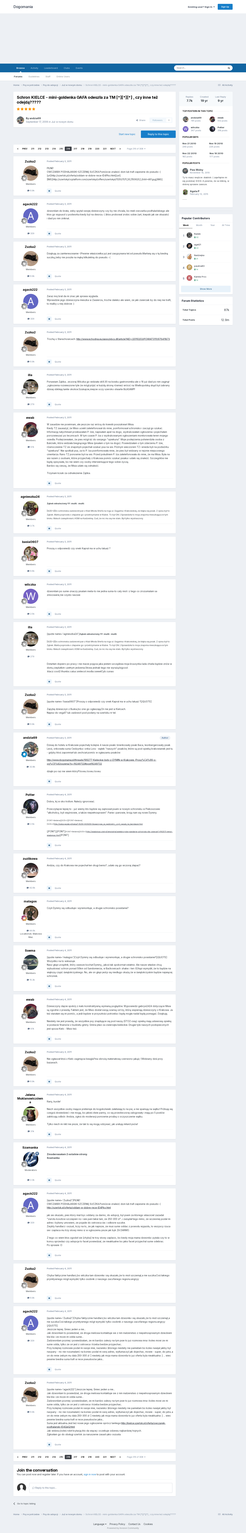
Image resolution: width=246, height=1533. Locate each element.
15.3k (32, 979)
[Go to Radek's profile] (189, 235)
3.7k (31, 525)
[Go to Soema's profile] (30, 962)
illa (30, 375)
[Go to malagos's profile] (30, 913)
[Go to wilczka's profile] (30, 596)
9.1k (32, 447)
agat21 (197, 244)
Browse (20, 68)
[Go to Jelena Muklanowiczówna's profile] (30, 1113)
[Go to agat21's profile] (189, 246)
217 (75, 148)
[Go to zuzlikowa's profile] (30, 870)
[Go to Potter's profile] (30, 806)
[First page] (17, 149)
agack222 (30, 204)
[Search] (229, 68)
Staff (48, 76)
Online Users (63, 76)
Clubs (67, 68)
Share (141, 120)
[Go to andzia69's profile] (20, 120)
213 (47, 148)
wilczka (30, 584)
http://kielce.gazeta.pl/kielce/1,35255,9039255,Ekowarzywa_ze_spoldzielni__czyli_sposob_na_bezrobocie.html (98, 824)
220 (97, 148)
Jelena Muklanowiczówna (30, 1098)
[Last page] (120, 149)
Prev (24, 148)
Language (99, 1524)
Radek (197, 233)
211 (32, 148)
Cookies (148, 1524)
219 (90, 148)
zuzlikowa (30, 858)
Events (79, 68)
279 (32, 404)
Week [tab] (186, 225)
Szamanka (30, 1147)
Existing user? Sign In (200, 7)
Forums (18, 76)
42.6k (32, 887)
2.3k (31, 1180)
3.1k (32, 1131)
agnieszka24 (30, 496)
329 (32, 233)
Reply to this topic (158, 134)
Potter (30, 794)
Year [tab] (212, 225)
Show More (206, 289)
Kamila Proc (200, 276)
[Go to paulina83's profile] (189, 267)
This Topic (215, 68)
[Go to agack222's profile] (30, 215)
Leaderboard (51, 68)
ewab (30, 417)
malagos (30, 901)
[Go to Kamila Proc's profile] (189, 278)
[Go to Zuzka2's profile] (30, 173)
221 (104, 148)
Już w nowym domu (62, 121)
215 (61, 148)
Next (113, 148)
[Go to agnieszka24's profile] (30, 508)
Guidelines (33, 76)
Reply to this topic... (46, 1487)
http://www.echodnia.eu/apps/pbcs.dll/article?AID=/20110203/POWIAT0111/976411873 (123, 339)
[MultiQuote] (49, 191)
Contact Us (134, 1524)
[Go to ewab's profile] (30, 429)
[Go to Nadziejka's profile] (189, 256)
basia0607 (30, 542)
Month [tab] (199, 225)
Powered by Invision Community (123, 1528)
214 (54, 148)
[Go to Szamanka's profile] (30, 1159)
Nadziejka (199, 255)
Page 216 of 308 (135, 148)
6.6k (31, 571)
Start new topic (127, 134)
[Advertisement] (123, 38)
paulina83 (199, 266)
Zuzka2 (30, 161)
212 (39, 148)
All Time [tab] (226, 225)
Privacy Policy (117, 1524)
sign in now (90, 1474)
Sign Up (225, 6)
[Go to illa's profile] (30, 386)
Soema (30, 950)
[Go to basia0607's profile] (30, 553)
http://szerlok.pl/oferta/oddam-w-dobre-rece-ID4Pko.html (79, 1207)
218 (82, 148)
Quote (58, 190)
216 (68, 148)
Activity (34, 68)
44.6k (32, 930)
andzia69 (35, 118)
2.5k (31, 613)
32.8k (32, 766)
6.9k (31, 190)
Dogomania (23, 7)
